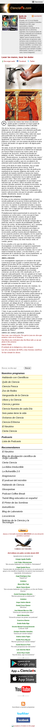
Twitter (32, 61)
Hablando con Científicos (15, 377)
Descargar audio (9, 61)
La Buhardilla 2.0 (11, 471)
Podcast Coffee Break (13, 493)
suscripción (38, 16)
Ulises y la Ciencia (11, 399)
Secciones (39, 2)
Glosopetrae (8, 489)
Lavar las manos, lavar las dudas (17, 57)
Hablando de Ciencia (13, 484)
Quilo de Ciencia (23, 17)
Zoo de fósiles (9, 390)
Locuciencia (8, 516)
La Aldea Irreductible (13, 467)
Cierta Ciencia (9, 431)
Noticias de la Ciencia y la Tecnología (15, 521)
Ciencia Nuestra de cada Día (17, 408)
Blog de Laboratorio (12, 511)
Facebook (22, 61)
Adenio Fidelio (7, 344)
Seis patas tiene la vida (14, 413)
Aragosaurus (9, 476)
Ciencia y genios (11, 404)
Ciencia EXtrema (11, 422)
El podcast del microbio (14, 480)
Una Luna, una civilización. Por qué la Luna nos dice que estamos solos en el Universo (22, 336)
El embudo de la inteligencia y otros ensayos (17, 347)
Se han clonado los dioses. (11, 352)
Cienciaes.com (16, 10)
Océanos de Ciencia (13, 417)
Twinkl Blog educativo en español (19, 498)
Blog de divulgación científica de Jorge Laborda (19, 457)
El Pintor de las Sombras (15, 502)
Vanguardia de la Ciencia (15, 395)
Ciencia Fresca (10, 386)
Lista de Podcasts (11, 441)
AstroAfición (8, 507)
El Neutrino (8, 426)
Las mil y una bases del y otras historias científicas (22, 350)
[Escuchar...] (4, 123)
